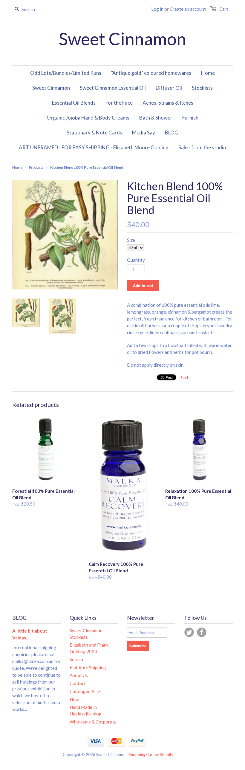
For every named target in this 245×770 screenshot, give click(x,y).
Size (131, 240)
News (75, 699)
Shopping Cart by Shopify (151, 754)
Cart (223, 9)
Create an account (188, 9)
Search (76, 659)
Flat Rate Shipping (88, 667)
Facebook (201, 632)
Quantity (136, 260)
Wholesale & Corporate (93, 721)
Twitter (189, 632)
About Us (79, 675)
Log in (157, 9)
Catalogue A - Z (85, 691)
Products (36, 167)
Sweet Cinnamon (122, 38)
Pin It (184, 377)
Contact (78, 683)
